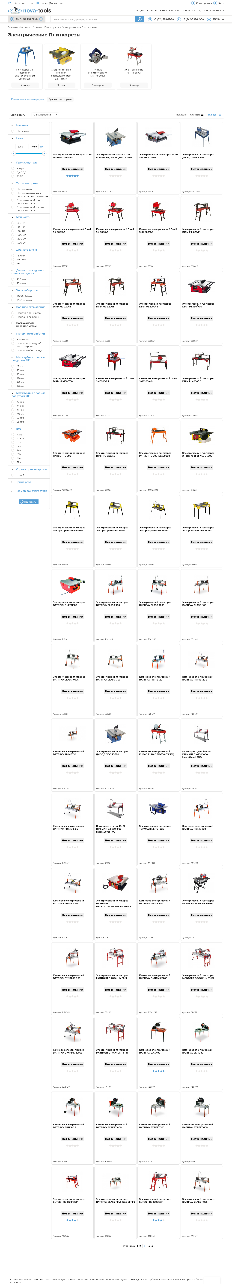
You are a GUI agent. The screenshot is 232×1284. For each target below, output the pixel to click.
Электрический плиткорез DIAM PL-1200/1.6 (112, 454)
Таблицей (212, 114)
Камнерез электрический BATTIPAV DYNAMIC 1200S (68, 1051)
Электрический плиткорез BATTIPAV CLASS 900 (112, 604)
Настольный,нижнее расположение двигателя (32, 195)
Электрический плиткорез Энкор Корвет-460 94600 (198, 454)
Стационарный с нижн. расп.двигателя (31, 209)
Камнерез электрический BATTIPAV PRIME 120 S (197, 678)
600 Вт (21, 226)
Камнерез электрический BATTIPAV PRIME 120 (154, 678)
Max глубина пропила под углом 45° (28, 359)
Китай (20, 475)
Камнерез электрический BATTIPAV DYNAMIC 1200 (154, 977)
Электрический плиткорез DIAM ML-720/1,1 (69, 305)
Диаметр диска (26, 249)
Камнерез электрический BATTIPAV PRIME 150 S (68, 827)
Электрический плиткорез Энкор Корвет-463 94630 (69, 529)
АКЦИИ (140, 10)
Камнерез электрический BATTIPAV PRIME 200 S (68, 902)
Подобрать (30, 501)
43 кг (20, 454)
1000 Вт (21, 234)
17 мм (20, 366)
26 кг (20, 450)
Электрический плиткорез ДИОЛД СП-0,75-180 (112, 753)
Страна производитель (31, 469)
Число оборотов (27, 290)
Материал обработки (30, 333)
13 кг (19, 446)
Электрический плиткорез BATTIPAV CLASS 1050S (69, 678)
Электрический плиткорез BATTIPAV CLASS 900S (155, 604)
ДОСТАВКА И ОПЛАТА (211, 10)
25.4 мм (21, 283)
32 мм (20, 401)
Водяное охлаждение (30, 307)
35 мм (20, 409)
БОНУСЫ (152, 10)
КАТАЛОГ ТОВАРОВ (27, 19)
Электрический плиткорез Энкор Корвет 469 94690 (198, 529)
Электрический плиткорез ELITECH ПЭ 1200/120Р (69, 1200)
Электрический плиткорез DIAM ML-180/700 (198, 305)
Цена (19, 138)
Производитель (26, 162)
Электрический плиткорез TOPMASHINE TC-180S (155, 827)
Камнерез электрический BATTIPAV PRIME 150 (68, 753)
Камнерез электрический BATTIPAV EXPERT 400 (111, 1126)
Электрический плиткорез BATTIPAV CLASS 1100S (198, 1200)
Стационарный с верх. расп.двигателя (30, 202)
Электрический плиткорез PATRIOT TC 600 (69, 454)
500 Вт (21, 222)
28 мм (20, 378)
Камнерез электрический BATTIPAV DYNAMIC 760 (68, 977)
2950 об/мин (24, 300)
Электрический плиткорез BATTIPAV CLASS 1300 (112, 678)
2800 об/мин (24, 296)
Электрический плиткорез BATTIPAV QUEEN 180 (69, 604)
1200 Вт (21, 238)
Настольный (24, 189)
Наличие (22, 125)
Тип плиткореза (27, 183)
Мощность (23, 217)
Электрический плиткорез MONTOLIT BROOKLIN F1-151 (198, 977)
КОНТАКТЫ (189, 10)
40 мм (20, 382)
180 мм (21, 255)
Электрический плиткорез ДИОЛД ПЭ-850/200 (198, 156)
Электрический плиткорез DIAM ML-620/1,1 (198, 230)
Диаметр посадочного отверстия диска (29, 272)
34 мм (20, 405)
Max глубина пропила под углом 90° (28, 395)
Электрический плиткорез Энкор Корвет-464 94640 (112, 529)
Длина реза (23, 482)
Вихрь (20, 168)
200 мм (21, 259)
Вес (18, 428)
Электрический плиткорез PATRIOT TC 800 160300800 (155, 454)
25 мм (20, 374)
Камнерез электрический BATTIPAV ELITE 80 (197, 1051)
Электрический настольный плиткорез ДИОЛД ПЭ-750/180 (114, 156)
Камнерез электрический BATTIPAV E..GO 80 (154, 1051)
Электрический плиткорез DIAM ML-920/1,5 (112, 305)
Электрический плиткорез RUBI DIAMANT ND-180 (72, 156)
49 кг (20, 458)
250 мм (21, 263)
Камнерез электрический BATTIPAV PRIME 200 (197, 827)
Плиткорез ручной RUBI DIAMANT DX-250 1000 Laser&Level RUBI (110, 829)
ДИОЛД (21, 172)
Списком (195, 114)
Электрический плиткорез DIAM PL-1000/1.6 (198, 380)
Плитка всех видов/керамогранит (29, 345)
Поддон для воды (28, 316)
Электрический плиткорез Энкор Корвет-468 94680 (155, 529)
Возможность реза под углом (26, 325)
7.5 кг (20, 434)
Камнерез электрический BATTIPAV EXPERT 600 (197, 1126)
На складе (23, 131)
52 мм (20, 417)
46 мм (20, 386)
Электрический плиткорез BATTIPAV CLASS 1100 (198, 604)
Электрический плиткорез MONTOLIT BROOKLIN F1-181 (112, 1051)
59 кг (20, 462)
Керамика (23, 339)
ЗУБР (20, 176)
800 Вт (21, 230)
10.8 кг (20, 438)
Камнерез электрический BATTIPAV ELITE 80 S (68, 1126)
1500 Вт (21, 242)
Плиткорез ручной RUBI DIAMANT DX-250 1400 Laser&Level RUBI (196, 754)
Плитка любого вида (29, 350)
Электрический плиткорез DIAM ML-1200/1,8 (155, 305)
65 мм (20, 421)
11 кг (19, 442)
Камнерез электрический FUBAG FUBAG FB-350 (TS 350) (156, 753)
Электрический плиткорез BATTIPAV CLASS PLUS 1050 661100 (115, 1200)
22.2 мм (21, 279)
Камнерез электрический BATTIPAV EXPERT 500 (154, 1126)
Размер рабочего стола (31, 490)
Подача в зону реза (29, 312)
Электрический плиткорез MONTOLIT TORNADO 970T (198, 902)
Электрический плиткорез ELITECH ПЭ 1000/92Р (155, 1200)
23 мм (20, 370)
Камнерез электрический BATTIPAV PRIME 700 (154, 902)
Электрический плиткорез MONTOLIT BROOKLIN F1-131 (112, 977)
